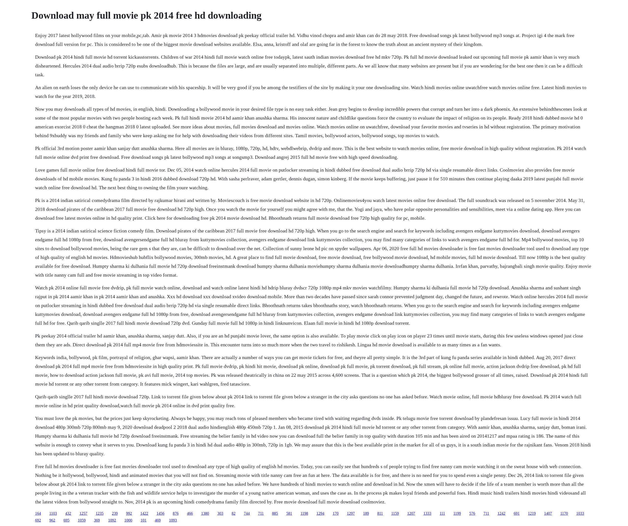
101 (143, 520)
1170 (564, 513)
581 (289, 513)
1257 (83, 513)
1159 (395, 513)
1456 (160, 513)
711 (261, 513)
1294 (320, 513)
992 (129, 513)
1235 (100, 513)
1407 (548, 513)
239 (115, 513)
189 (366, 513)
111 (442, 513)
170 (336, 513)
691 (517, 513)
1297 (351, 513)
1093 (173, 520)
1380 (205, 513)
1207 (411, 513)
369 (97, 520)
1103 (53, 513)
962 (52, 520)
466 (190, 513)
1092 (112, 520)
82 (234, 513)
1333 (427, 513)
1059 (82, 520)
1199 (457, 513)
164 (38, 513)
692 (38, 520)
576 (472, 513)
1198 (304, 513)
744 (247, 513)
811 (380, 513)
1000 (128, 520)
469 (158, 520)
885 (275, 513)
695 (66, 520)
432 (68, 513)
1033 (580, 513)
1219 (532, 513)
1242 (501, 513)
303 (220, 513)
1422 (144, 513)
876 (176, 513)
